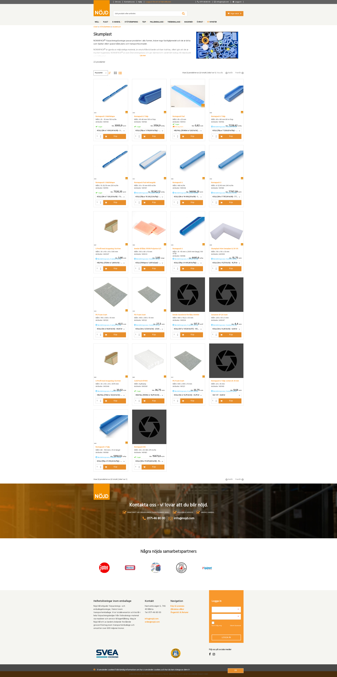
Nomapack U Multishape (105, 116)
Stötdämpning (132, 22)
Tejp (144, 22)
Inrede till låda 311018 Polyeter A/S (147, 249)
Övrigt (200, 22)
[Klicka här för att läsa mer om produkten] (111, 96)
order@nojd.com (152, 622)
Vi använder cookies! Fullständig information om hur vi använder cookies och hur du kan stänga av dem (142, 670)
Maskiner (188, 22)
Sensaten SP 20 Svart (219, 315)
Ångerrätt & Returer (179, 613)
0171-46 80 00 (204, 2)
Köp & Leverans (177, 606)
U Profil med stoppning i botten (108, 249)
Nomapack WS (140, 447)
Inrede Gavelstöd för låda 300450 (186, 315)
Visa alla (220, 73)
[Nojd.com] (101, 8)
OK (235, 671)
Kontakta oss (129, 2)
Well (97, 22)
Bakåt (230, 73)
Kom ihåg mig (217, 625)
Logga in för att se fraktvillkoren (158, 2)
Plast (106, 22)
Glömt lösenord (235, 625)
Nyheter (213, 22)
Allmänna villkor (177, 609)
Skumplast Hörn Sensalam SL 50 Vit (224, 249)
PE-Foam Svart (101, 315)
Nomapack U (178, 183)
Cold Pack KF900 (141, 381)
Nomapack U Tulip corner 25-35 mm (225, 381)
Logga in (226, 638)
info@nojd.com (151, 619)
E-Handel (116, 22)
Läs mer (143, 55)
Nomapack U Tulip (141, 116)
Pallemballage (157, 22)
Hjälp (140, 2)
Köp (115, 136)
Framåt (238, 73)
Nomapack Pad (179, 116)
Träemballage (174, 22)
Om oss (118, 2)
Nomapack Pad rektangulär (144, 183)
